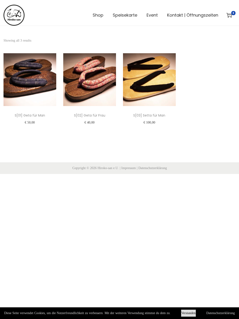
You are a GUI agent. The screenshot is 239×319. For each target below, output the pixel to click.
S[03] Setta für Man (149, 115)
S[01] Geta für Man (30, 115)
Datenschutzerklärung (152, 168)
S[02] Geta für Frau (89, 115)
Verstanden (188, 313)
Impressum (128, 168)
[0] (229, 15)
